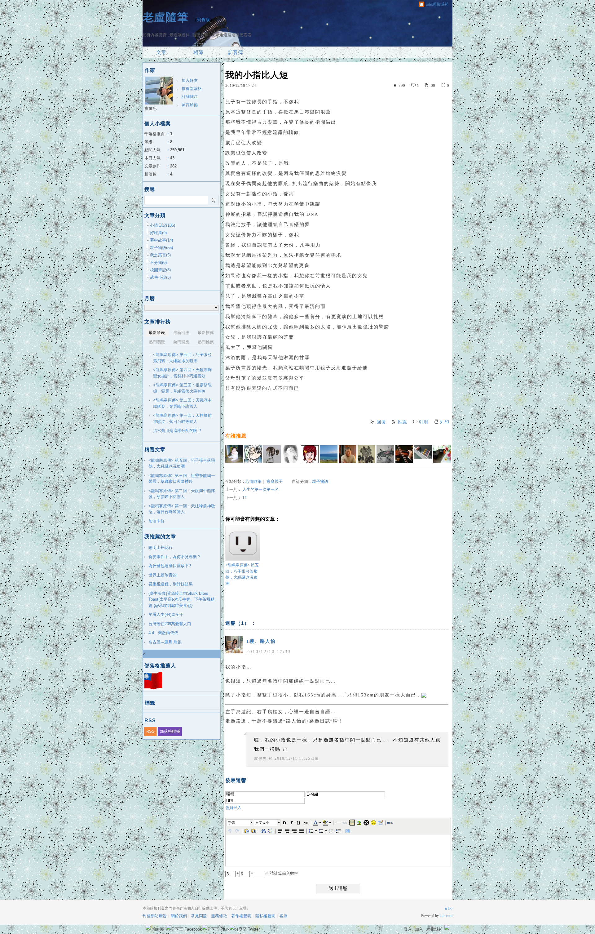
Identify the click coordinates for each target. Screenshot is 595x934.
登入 (408, 929)
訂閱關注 (190, 96)
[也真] (310, 454)
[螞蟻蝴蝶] (423, 454)
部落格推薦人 (160, 665)
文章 (161, 52)
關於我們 (179, 916)
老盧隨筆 (165, 17)
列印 (444, 422)
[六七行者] (253, 454)
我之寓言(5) (160, 255)
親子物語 (320, 481)
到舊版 (203, 19)
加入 (419, 929)
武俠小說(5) (160, 277)
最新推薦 (206, 332)
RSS (150, 731)
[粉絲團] (148, 927)
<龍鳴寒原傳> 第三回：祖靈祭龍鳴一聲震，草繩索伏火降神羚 (182, 388)
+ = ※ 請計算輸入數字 (267, 873)
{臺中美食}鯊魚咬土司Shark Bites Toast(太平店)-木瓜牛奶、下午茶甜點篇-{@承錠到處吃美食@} (181, 599)
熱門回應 (181, 342)
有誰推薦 (235, 435)
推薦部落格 (192, 88)
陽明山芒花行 (160, 547)
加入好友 (190, 80)
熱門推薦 (206, 342)
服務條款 (219, 916)
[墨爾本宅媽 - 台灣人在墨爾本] (234, 454)
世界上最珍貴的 (162, 575)
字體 (231, 823)
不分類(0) (158, 262)
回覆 (381, 422)
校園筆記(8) (160, 270)
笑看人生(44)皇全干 (165, 614)
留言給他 (190, 104)
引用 (423, 422)
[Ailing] (366, 454)
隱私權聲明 (265, 916)
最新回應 (181, 332)
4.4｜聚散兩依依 (163, 632)
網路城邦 (434, 929)
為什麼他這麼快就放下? (169, 565)
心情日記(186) (162, 225)
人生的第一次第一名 (260, 489)
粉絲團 (158, 929)
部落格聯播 (170, 731)
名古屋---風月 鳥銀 (165, 642)
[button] (240, 822)
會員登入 (233, 807)
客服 (284, 916)
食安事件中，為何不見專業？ (174, 556)
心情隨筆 (253, 481)
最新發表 (157, 332)
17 (244, 497)
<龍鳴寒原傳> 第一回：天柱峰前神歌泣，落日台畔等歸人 (182, 418)
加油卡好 (156, 521)
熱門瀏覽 (157, 342)
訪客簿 (235, 52)
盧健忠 (260, 758)
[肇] (291, 454)
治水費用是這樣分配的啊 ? (177, 430)
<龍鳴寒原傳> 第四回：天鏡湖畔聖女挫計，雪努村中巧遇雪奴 (182, 372)
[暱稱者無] (442, 454)
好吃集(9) (158, 232)
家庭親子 (275, 481)
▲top (448, 908)
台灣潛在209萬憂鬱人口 (169, 623)
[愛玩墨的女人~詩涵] (385, 454)
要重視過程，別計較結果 (170, 584)
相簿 (198, 52)
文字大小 (262, 823)
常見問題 (199, 916)
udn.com (446, 916)
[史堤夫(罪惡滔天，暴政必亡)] (404, 454)
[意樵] (272, 454)
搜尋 (213, 200)
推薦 (402, 422)
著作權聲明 (241, 916)
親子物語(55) (161, 247)
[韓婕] (328, 454)
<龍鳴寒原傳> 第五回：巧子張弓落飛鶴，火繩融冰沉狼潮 (242, 574)
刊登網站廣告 (155, 916)
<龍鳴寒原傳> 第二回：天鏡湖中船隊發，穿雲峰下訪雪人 (182, 403)
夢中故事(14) (161, 240)
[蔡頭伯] (347, 454)
